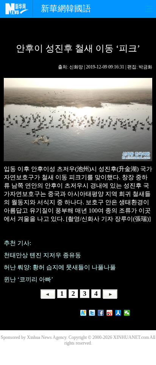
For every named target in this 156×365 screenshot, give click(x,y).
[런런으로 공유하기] (118, 313)
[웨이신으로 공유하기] (127, 313)
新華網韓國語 (66, 8)
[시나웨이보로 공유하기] (109, 313)
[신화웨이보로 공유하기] (83, 313)
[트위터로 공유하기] (92, 313)
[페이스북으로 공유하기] (101, 313)
